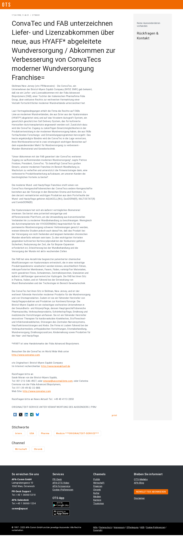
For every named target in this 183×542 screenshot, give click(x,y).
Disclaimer (139, 498)
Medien (97, 496)
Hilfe (95, 527)
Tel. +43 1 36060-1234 (24, 503)
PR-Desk (57, 479)
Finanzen (97, 486)
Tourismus (98, 503)
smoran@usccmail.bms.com (58, 381)
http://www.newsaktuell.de (55, 366)
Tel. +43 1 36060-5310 (24, 494)
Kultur (96, 493)
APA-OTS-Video (60, 482)
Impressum (119, 527)
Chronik (97, 489)
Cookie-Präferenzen (62, 489)
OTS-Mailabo (141, 479)
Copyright (97, 530)
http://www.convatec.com (26, 355)
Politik (96, 479)
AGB (142, 527)
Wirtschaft (99, 482)
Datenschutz (105, 527)
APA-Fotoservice (61, 486)
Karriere (97, 500)
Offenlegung (133, 527)
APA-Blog (139, 482)
